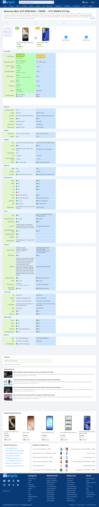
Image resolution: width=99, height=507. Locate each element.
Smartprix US (6, 491)
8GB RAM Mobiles (71, 488)
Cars (29, 482)
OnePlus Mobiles (51, 488)
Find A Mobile (89, 492)
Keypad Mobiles (71, 500)
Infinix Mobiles (50, 494)
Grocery (30, 498)
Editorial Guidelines (91, 482)
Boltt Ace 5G (26, 432)
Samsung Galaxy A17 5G (47, 432)
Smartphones (70, 478)
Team (87, 480)
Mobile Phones (32, 478)
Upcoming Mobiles (72, 486)
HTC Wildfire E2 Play (42, 42)
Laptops (38, 6)
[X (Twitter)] (13, 481)
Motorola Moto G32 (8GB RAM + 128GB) (25, 43)
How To (18, 6)
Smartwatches (32, 486)
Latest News (89, 496)
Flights (90, 6)
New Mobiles (70, 484)
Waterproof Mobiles (72, 494)
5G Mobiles (70, 480)
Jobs (87, 484)
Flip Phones (70, 498)
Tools (87, 490)
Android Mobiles (71, 492)
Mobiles (25, 6)
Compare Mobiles (90, 494)
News (5, 6)
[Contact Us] (4, 481)
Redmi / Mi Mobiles (52, 480)
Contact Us (89, 486)
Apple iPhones (50, 492)
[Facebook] (9, 481)
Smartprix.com (17, 505)
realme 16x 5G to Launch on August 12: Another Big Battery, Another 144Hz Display (36, 380)
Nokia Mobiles (50, 500)
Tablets (31, 6)
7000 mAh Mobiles (72, 496)
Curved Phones (71, 482)
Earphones (31, 484)
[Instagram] (4, 485)
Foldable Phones (71, 490)
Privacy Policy (81, 505)
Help (87, 488)
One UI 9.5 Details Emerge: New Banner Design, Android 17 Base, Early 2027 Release (37, 387)
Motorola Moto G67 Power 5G (68, 432)
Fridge (29, 494)
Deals (29, 500)
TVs (44, 6)
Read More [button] (92, 18)
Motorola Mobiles (51, 486)
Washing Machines (33, 496)
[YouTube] (18, 481)
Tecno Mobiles (50, 498)
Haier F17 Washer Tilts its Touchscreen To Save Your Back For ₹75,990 (33, 372)
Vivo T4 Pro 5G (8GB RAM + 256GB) (11, 432)
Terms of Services (91, 505)
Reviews (11, 6)
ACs (29, 492)
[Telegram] (9, 485)
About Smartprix (90, 478)
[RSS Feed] (13, 485)
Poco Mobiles (50, 496)
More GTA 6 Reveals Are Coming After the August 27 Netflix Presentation (34, 395)
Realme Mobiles (51, 482)
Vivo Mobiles (50, 484)
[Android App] (18, 485)
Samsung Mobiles (51, 478)
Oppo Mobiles (50, 490)
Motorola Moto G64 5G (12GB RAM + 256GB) (87, 432)
